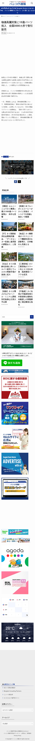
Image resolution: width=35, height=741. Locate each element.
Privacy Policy (17, 735)
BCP (12, 156)
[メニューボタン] (3, 3)
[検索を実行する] (32, 317)
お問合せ (23, 733)
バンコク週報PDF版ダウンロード (12, 733)
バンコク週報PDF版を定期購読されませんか (17, 731)
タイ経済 (6, 156)
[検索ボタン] (32, 3)
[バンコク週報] (17, 3)
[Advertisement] (17, 54)
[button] (15, 181)
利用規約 (29, 733)
